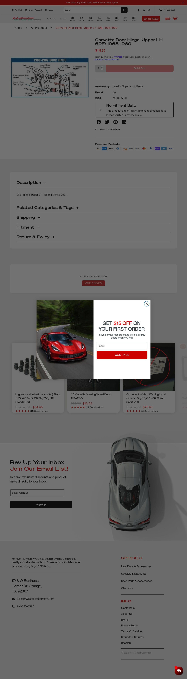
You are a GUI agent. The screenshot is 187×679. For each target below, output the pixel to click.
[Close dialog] (146, 303)
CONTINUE (122, 354)
